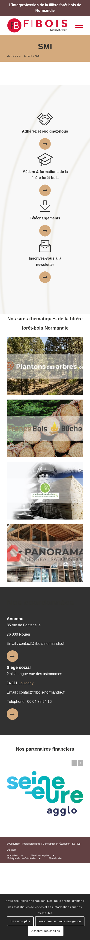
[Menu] (77, 25)
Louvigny (25, 683)
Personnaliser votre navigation (60, 921)
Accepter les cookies (45, 931)
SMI (45, 46)
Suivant (80, 763)
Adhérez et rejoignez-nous (45, 131)
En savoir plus (20, 921)
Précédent (74, 763)
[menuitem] (16, 855)
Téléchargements (45, 218)
